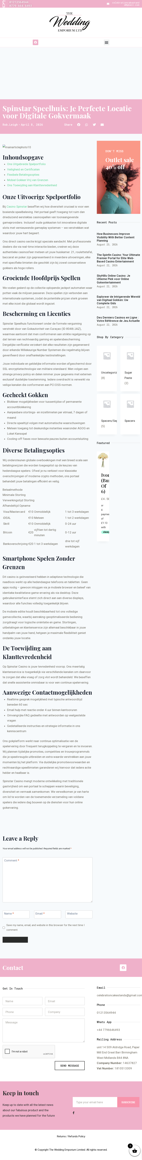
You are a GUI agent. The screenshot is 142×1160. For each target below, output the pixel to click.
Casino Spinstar (17, 206)
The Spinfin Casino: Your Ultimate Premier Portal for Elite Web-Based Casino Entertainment (118, 258)
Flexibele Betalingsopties (23, 174)
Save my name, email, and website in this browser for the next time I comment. (45, 928)
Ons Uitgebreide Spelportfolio (26, 164)
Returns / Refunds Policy (71, 1136)
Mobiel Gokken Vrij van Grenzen (27, 180)
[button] (106, 42)
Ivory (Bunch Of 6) (108, 483)
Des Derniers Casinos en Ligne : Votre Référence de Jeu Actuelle (118, 319)
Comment (11, 860)
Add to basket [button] (106, 528)
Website (72, 913)
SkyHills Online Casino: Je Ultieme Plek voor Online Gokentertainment (113, 279)
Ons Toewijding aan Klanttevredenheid (32, 185)
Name (9, 913)
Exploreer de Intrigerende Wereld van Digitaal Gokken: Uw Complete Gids (118, 300)
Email (40, 913)
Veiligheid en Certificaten (23, 169)
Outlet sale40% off (119, 163)
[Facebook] (35, 42)
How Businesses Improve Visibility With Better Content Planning (115, 237)
